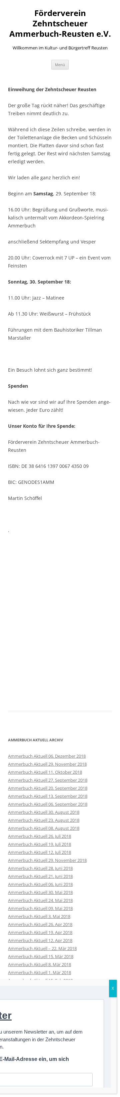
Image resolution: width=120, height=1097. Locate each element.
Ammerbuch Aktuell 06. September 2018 (47, 804)
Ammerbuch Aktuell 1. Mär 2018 (39, 972)
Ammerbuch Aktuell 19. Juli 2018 (39, 844)
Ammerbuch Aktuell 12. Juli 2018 (39, 852)
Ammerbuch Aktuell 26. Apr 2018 (40, 924)
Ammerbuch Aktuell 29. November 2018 (47, 764)
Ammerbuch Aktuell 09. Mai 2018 (40, 908)
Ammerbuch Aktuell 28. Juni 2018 (40, 868)
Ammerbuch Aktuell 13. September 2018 (47, 796)
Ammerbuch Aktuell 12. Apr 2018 (40, 940)
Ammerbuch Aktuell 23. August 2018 (43, 820)
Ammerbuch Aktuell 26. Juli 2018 (39, 836)
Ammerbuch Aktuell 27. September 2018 (47, 780)
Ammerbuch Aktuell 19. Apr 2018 (40, 932)
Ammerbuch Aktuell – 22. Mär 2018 (42, 948)
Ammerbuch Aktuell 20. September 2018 (47, 788)
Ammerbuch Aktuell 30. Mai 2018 (40, 892)
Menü (60, 64)
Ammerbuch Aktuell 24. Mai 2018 (40, 900)
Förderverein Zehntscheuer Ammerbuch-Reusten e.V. (60, 23)
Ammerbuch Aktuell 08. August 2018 (43, 828)
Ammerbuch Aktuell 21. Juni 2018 (40, 876)
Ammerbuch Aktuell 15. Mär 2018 (40, 956)
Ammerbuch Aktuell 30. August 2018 (43, 812)
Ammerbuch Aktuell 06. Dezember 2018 (47, 756)
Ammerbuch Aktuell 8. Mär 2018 (39, 964)
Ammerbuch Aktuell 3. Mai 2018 (39, 916)
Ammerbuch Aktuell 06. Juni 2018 (40, 884)
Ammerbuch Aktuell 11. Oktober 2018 (45, 772)
